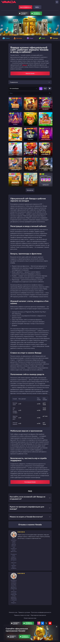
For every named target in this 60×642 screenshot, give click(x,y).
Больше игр (30, 190)
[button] (2, 25)
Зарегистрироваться (25, 7)
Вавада (24, 65)
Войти (37, 7)
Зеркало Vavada (30, 73)
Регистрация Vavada (30, 482)
